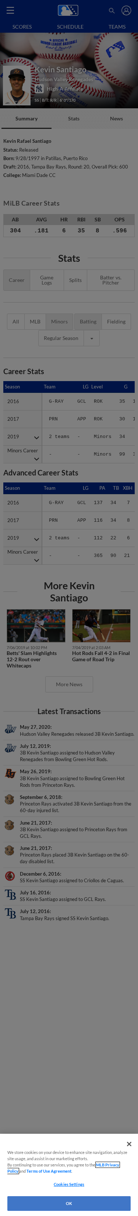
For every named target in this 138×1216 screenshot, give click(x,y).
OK (69, 1203)
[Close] (129, 1144)
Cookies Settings (69, 1184)
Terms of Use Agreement (48, 1171)
